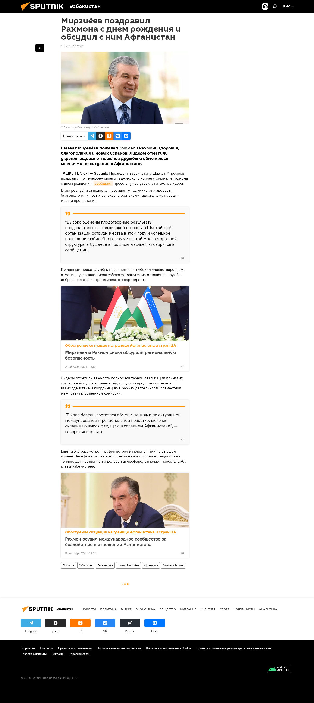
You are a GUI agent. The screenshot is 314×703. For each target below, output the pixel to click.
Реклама (57, 654)
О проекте (28, 648)
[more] (182, 258)
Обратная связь (79, 654)
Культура (208, 609)
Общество (167, 609)
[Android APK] (278, 669)
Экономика (145, 609)
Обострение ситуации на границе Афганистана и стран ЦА (120, 345)
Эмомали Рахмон (173, 565)
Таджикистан (105, 565)
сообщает (103, 183)
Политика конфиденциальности (119, 648)
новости (89, 609)
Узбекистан (85, 565)
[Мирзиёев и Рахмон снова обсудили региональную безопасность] (125, 313)
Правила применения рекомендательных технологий (233, 648)
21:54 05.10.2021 (72, 46)
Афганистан (151, 565)
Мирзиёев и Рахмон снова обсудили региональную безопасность (120, 355)
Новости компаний (34, 654)
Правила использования (75, 648)
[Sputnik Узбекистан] (43, 12)
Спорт (224, 609)
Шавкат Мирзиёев (128, 565)
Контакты (46, 648)
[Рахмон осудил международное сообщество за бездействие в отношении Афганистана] (125, 500)
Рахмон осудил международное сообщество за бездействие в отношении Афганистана (115, 541)
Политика (68, 565)
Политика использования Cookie (168, 648)
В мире (126, 609)
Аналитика (268, 609)
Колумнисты (244, 609)
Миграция (188, 609)
